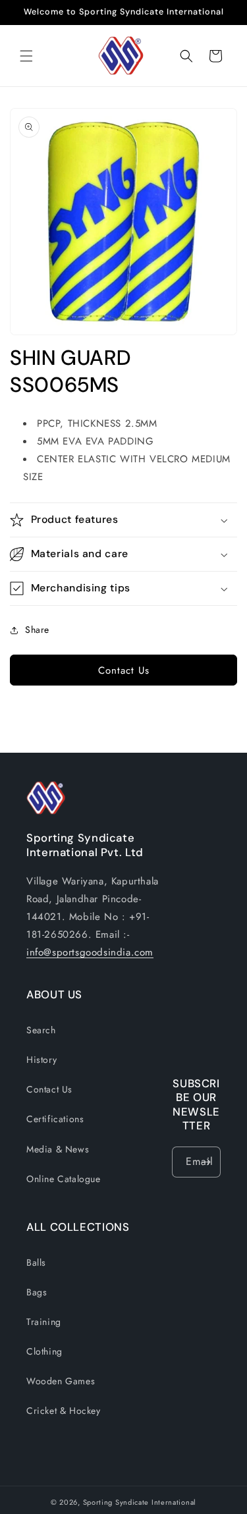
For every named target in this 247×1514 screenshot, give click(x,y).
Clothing (44, 1351)
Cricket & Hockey (63, 1410)
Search (41, 1030)
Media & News (57, 1149)
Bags (36, 1292)
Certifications (55, 1118)
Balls (36, 1262)
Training (43, 1321)
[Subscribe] (205, 1162)
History (41, 1059)
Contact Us (124, 670)
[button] (26, 55)
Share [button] (37, 629)
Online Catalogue (63, 1178)
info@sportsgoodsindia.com (89, 952)
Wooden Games (60, 1381)
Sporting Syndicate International (139, 1502)
